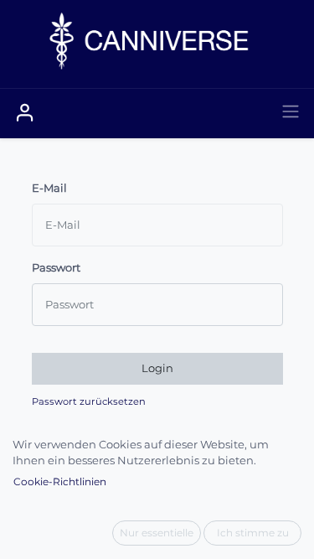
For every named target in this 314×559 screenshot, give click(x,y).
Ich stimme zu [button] (253, 532)
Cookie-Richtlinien (59, 481)
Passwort (56, 267)
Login (157, 368)
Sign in (25, 113)
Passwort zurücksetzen (89, 401)
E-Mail (49, 187)
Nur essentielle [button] (156, 532)
